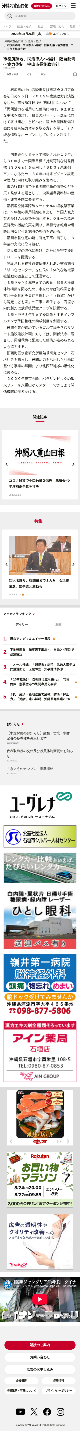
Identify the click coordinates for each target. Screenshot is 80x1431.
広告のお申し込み (40, 1369)
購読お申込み (42, 6)
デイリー (22, 624)
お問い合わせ (40, 1357)
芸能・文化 (57, 26)
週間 (58, 624)
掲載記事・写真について (21, 1390)
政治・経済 (24, 26)
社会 (40, 26)
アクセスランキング (17, 614)
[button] (6, 464)
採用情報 (58, 1380)
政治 (43, 74)
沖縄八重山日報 (13, 41)
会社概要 (21, 1380)
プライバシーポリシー (58, 1390)
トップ (7, 26)
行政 (29, 74)
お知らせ (13, 724)
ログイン (61, 6)
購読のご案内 (40, 1345)
